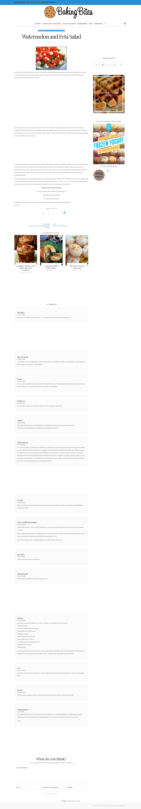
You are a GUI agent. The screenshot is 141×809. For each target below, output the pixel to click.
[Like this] (63, 213)
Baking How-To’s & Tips (52, 24)
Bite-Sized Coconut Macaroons (77, 267)
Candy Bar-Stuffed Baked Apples (51, 267)
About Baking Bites (20, 2)
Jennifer (60, 181)
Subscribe (98, 24)
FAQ (28, 2)
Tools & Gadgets (69, 24)
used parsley (67, 181)
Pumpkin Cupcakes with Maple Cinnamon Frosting (26, 268)
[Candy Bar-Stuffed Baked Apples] (51, 250)
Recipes (38, 24)
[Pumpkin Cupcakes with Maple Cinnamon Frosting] (25, 250)
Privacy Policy (35, 2)
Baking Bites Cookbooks (48, 2)
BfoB (91, 24)
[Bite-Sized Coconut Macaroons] (77, 250)
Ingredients (82, 24)
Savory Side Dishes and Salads (54, 30)
